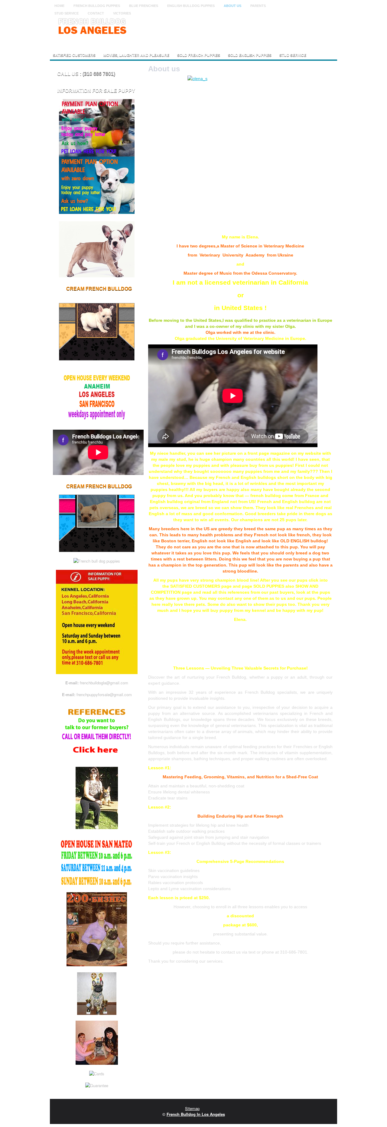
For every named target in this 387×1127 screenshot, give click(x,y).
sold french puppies (198, 55)
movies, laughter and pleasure (136, 55)
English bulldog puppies (191, 6)
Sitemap (192, 1108)
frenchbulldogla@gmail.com (104, 683)
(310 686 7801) (99, 73)
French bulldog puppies (96, 6)
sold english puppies (250, 55)
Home (59, 6)
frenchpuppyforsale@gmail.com (104, 694)
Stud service (292, 55)
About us (232, 6)
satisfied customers (74, 55)
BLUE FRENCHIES (143, 6)
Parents (258, 6)
